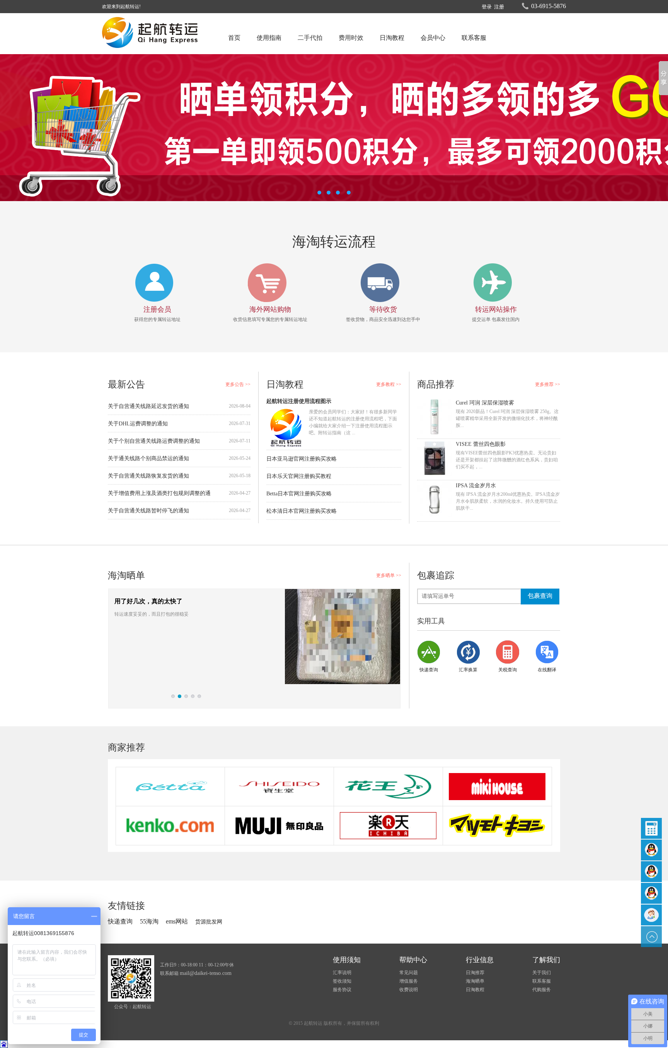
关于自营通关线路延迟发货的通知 (148, 406)
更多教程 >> (388, 384)
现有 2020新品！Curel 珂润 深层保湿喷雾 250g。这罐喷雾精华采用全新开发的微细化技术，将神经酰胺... (507, 418)
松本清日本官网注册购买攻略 (301, 511)
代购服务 (541, 989)
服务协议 (342, 989)
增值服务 (408, 981)
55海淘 (149, 921)
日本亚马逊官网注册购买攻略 (301, 459)
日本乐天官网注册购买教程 (298, 476)
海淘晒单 (475, 981)
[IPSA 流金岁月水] (434, 499)
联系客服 (474, 37)
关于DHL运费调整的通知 (138, 424)
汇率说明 (342, 972)
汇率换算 (468, 669)
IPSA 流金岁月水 (476, 485)
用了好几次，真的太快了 (148, 601)
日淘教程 (392, 37)
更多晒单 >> (388, 575)
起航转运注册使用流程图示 (298, 401)
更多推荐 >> (547, 384)
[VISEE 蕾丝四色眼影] (434, 458)
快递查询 (428, 669)
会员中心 (433, 37)
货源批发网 (208, 922)
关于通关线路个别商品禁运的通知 (148, 458)
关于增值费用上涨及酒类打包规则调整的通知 (159, 496)
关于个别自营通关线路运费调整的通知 (154, 441)
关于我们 (541, 972)
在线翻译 (547, 669)
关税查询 (507, 669)
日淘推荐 (475, 972)
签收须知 (342, 981)
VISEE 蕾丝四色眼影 (481, 444)
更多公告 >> (237, 384)
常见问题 (408, 972)
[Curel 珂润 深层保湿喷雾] (434, 417)
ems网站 (177, 921)
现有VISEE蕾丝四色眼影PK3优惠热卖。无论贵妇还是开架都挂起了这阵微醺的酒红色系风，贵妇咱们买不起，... (507, 459)
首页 (234, 37)
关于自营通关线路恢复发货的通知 (148, 476)
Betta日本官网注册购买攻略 (299, 494)
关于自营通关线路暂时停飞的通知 (148, 511)
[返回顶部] (651, 936)
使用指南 (269, 37)
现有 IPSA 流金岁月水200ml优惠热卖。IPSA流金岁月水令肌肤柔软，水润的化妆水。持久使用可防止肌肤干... (508, 501)
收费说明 (408, 989)
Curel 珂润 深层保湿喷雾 (485, 403)
